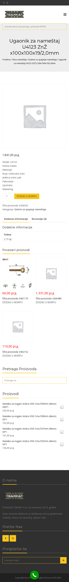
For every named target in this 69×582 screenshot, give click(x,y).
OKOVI (11, 577)
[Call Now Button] (34, 575)
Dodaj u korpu (27, 196)
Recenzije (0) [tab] (39, 218)
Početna (6, 59)
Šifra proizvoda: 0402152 (15, 348)
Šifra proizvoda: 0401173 (15, 295)
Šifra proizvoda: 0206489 (48, 295)
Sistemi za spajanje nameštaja (42, 59)
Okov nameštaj (19, 59)
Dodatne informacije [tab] (16, 218)
